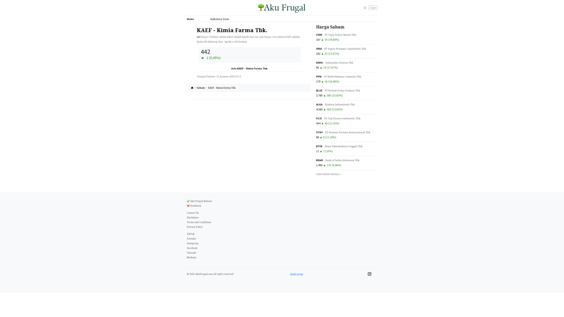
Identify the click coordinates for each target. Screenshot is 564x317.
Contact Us (193, 212)
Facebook (192, 248)
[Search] (365, 7)
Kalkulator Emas (220, 19)
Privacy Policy (195, 227)
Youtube (191, 238)
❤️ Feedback (194, 205)
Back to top (296, 274)
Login (373, 7)
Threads (191, 252)
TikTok (191, 234)
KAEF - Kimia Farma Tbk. (222, 87)
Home (191, 19)
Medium (191, 257)
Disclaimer (193, 217)
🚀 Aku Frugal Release (199, 201)
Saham (201, 87)
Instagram (193, 243)
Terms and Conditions (199, 222)
